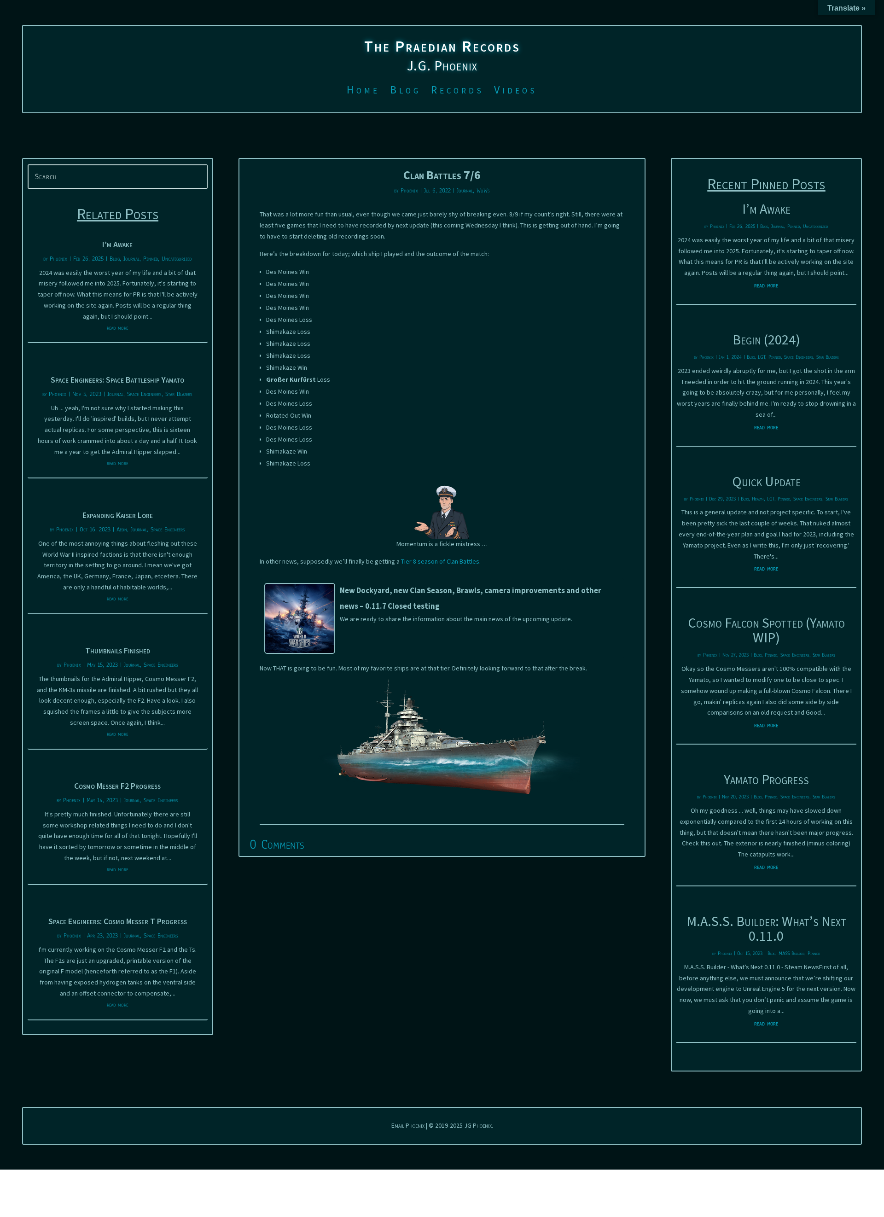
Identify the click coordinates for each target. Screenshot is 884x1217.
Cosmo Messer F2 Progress (117, 785)
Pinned (150, 259)
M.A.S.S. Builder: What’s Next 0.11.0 (766, 928)
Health (758, 498)
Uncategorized (177, 259)
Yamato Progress (766, 779)
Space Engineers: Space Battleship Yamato (117, 379)
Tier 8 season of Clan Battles (440, 561)
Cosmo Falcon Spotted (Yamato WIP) (766, 630)
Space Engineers (144, 394)
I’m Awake (117, 244)
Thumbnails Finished (117, 650)
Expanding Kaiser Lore (117, 515)
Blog (405, 91)
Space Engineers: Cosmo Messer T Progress (117, 921)
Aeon (121, 529)
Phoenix (58, 259)
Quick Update (766, 481)
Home (363, 91)
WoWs (483, 190)
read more (117, 328)
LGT (761, 357)
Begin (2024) (766, 339)
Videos (515, 91)
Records (457, 91)
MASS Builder (791, 953)
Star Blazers (178, 394)
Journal (131, 259)
